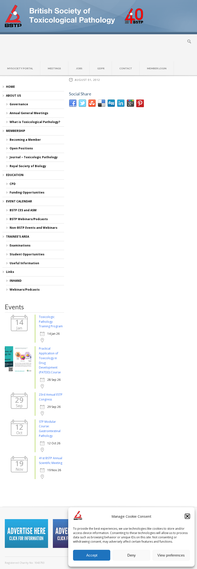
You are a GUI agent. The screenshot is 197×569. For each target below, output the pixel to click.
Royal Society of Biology (28, 166)
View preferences (171, 555)
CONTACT (125, 68)
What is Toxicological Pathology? (35, 122)
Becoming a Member (25, 140)
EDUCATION (15, 175)
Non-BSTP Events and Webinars (33, 228)
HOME (10, 87)
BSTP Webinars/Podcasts (29, 219)
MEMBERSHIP (15, 131)
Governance (19, 104)
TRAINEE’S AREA (17, 237)
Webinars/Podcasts (25, 289)
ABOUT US (13, 96)
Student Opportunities (27, 254)
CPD (13, 184)
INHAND (16, 281)
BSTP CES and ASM (23, 210)
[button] (187, 516)
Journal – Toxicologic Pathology (34, 157)
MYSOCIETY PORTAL (20, 68)
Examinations (20, 245)
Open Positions (21, 148)
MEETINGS (54, 68)
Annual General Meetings (29, 113)
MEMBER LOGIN (156, 68)
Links (10, 272)
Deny (131, 555)
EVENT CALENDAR (19, 201)
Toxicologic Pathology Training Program (51, 321)
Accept (91, 555)
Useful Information (24, 263)
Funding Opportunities (27, 192)
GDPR (101, 68)
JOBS (79, 68)
